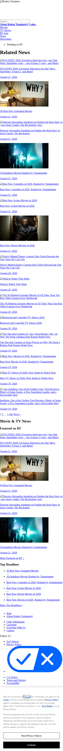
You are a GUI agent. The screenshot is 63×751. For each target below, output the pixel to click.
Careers (10, 630)
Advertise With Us (15, 627)
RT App (4, 33)
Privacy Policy (13, 644)
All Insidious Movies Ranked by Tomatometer (30, 576)
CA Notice (11, 677)
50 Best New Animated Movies (22, 570)
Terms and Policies (16, 680)
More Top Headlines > (11, 605)
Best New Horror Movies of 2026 (23, 594)
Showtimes (5, 39)
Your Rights (47, 706)
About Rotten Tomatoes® (19, 616)
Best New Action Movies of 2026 (23, 588)
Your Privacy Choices (20, 674)
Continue (31, 745)
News (3, 36)
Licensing (11, 624)
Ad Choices (12, 641)
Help (8, 613)
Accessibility (13, 683)
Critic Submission (15, 621)
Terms (6, 700)
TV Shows (5, 30)
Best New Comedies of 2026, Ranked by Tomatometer (34, 582)
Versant (26, 696)
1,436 (10, 414)
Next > (17, 414)
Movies (4, 27)
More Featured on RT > (12, 558)
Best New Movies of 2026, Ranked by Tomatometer (33, 599)
